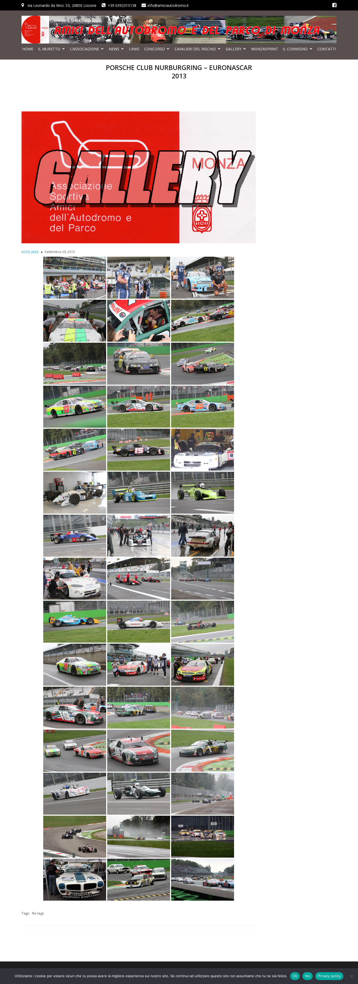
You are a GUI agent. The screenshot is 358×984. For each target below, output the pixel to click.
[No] (351, 976)
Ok (295, 976)
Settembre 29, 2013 (60, 251)
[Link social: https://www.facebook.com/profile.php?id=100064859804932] (334, 5)
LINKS (134, 48)
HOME (27, 48)
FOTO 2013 (29, 252)
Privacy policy (329, 976)
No (307, 976)
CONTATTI (326, 48)
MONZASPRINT (264, 48)
